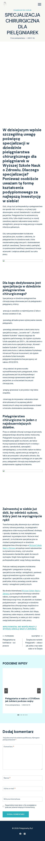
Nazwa (7, 778)
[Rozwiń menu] (39, 4)
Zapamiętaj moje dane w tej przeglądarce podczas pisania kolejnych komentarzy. (20, 806)
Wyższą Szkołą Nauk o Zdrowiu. (20, 629)
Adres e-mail (9, 788)
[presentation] (22, 681)
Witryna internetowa (12, 799)
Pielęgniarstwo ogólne (22, 10)
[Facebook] (20, 834)
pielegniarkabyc (20, 38)
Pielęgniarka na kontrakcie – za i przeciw (9, 641)
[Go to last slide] (6, 690)
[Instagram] (25, 834)
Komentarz (9, 747)
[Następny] (39, 690)
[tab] (18, 714)
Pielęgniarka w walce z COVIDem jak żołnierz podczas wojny (22, 700)
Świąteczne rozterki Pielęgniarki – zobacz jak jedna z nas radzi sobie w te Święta (33, 642)
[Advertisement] (22, 72)
